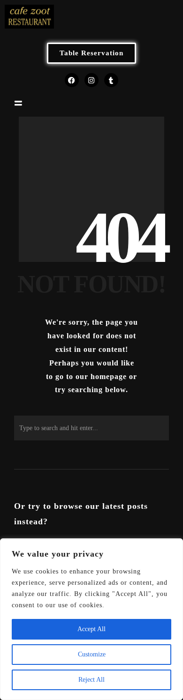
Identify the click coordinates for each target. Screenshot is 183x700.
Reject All (91, 679)
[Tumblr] (111, 80)
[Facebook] (72, 80)
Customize (92, 654)
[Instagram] (91, 80)
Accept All (91, 629)
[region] (91, 619)
